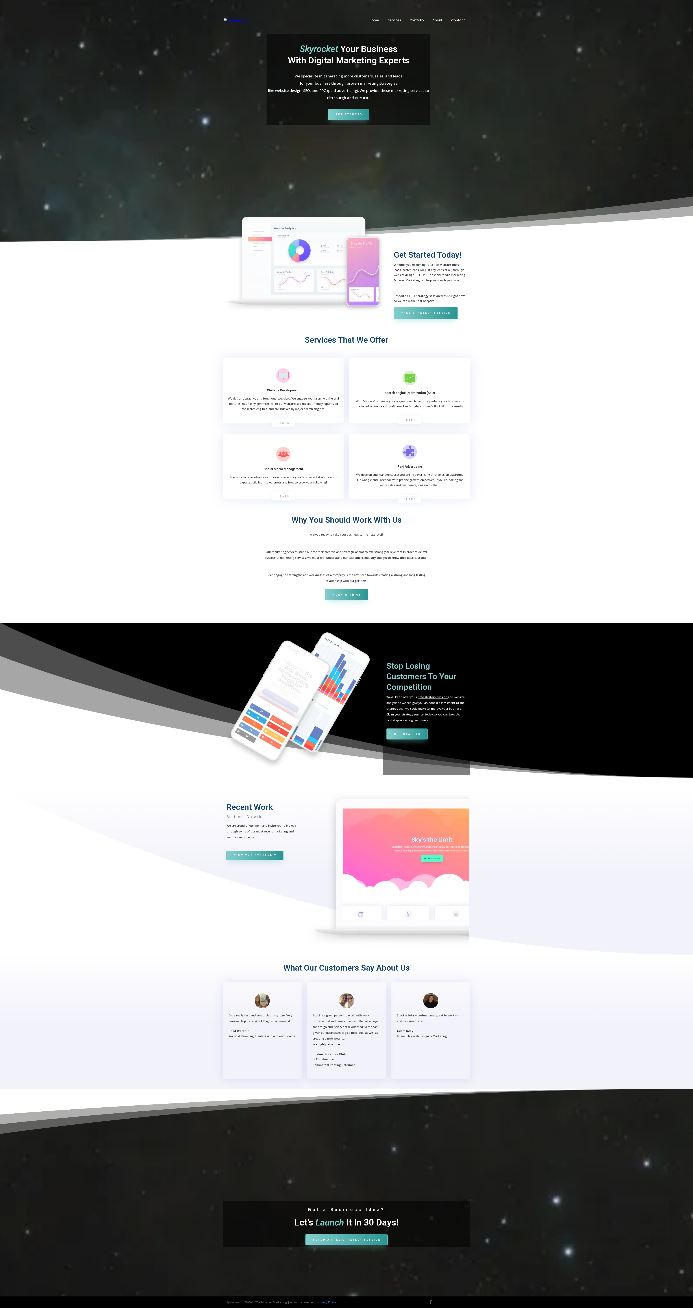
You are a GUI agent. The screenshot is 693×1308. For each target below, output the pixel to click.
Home (374, 20)
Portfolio (417, 20)
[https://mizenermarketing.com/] (235, 20)
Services (394, 20)
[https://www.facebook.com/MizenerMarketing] (431, 1302)
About (437, 20)
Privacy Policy (327, 1302)
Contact (458, 20)
